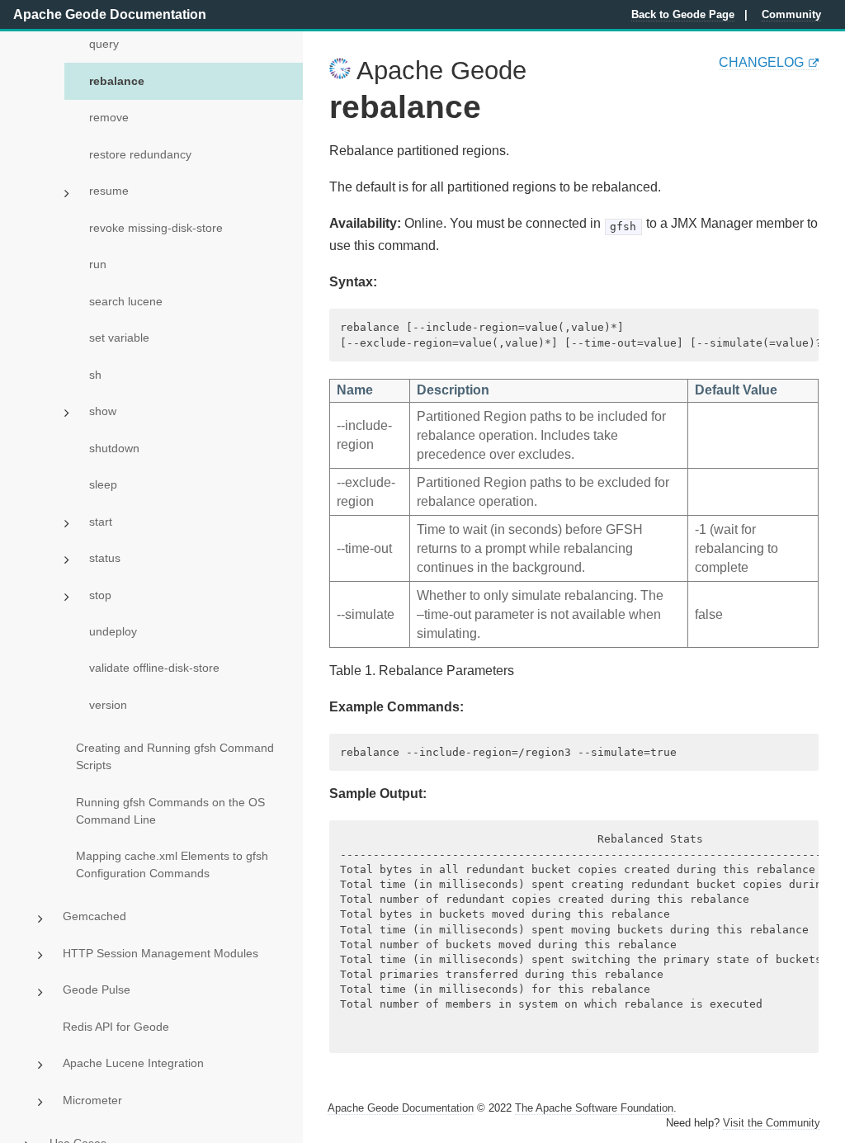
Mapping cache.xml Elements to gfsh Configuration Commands (172, 864)
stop (100, 595)
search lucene (126, 301)
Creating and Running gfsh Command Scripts (175, 756)
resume (109, 190)
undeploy (113, 631)
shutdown (114, 448)
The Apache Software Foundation (594, 1108)
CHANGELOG (761, 62)
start (100, 521)
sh (95, 374)
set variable (119, 337)
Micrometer (92, 1100)
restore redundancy (140, 154)
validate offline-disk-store (154, 667)
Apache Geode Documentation (109, 14)
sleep (103, 484)
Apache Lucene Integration (133, 1063)
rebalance (116, 80)
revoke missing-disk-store (156, 227)
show (102, 411)
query (104, 43)
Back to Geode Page (682, 14)
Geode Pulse (96, 989)
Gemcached (94, 916)
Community (791, 14)
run (97, 264)
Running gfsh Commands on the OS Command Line (170, 811)
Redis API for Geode (116, 1026)
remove (109, 117)
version (108, 704)
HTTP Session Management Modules (160, 953)
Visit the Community (771, 1123)
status (104, 557)
